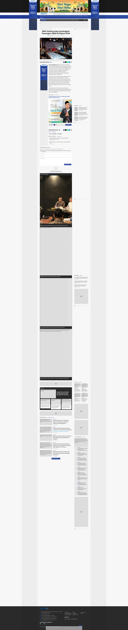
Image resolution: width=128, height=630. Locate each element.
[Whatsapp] (69, 619)
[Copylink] (71, 62)
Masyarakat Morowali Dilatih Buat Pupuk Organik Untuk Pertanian (82, 454)
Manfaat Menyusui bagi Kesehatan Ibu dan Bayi (45, 406)
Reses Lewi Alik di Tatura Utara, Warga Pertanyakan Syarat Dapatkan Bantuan (82, 493)
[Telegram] (69, 62)
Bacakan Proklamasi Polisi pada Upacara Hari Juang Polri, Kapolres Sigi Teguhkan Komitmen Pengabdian (62, 446)
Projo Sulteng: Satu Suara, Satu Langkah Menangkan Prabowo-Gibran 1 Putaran (59, 97)
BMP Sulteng (54, 133)
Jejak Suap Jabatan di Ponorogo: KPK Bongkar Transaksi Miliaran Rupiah (81, 282)
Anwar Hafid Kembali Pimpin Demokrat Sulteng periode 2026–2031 (85, 390)
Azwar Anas (49, 35)
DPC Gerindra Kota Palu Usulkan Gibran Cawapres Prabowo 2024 (60, 142)
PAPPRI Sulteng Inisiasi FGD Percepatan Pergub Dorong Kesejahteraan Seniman (54, 225)
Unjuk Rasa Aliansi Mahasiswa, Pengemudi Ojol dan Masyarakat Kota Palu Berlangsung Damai (77, 401)
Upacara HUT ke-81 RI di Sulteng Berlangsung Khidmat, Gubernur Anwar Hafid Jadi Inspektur (82, 484)
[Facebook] (64, 62)
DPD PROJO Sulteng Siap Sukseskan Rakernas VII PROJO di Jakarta (80, 285)
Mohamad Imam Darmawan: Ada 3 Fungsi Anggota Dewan (82, 488)
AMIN (50, 133)
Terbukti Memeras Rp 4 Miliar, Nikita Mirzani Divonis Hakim (50, 276)
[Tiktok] (76, 619)
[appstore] (42, 623)
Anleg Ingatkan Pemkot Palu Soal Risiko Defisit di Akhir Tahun (83, 478)
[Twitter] (66, 62)
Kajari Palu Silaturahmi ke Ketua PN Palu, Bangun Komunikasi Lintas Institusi (62, 437)
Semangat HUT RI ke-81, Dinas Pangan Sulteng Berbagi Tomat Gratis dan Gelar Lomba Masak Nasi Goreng (82, 465)
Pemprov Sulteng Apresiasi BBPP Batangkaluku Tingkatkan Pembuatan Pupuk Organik (82, 469)
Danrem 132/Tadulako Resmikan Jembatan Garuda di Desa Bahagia (68, 20)
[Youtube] (74, 619)
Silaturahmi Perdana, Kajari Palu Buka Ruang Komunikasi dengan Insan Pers (61, 453)
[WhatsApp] (67, 62)
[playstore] (46, 623)
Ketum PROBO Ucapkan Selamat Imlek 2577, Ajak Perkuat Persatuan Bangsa (81, 278)
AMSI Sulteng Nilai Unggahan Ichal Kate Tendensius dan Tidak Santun (52, 327)
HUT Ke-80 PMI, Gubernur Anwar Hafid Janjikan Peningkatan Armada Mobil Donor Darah (66, 407)
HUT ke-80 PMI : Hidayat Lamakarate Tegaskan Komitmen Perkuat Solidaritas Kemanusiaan (56, 407)
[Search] (54, 13)
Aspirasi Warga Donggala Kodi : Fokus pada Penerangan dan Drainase (85, 400)
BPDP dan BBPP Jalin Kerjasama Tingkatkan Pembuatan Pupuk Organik (82, 473)
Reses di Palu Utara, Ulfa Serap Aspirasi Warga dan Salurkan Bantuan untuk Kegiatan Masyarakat (61, 423)
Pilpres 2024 (60, 133)
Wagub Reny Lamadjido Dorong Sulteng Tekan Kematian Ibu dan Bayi (63, 393)
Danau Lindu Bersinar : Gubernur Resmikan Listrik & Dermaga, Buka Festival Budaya (54, 378)
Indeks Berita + (56, 458)
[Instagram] (72, 619)
